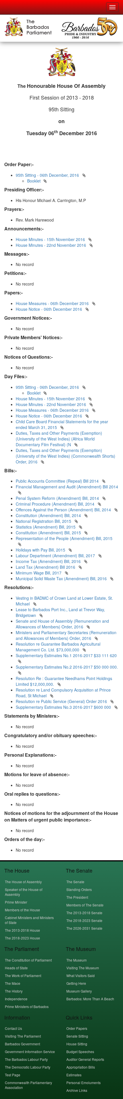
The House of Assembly (23, 881)
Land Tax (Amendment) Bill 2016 (46, 567)
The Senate (75, 881)
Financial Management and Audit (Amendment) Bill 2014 (67, 487)
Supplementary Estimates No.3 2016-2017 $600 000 (64, 707)
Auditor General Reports (85, 1059)
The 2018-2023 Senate (84, 920)
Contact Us (13, 1028)
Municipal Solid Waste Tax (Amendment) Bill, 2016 (62, 578)
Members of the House (22, 909)
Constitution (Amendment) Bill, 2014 (49, 515)
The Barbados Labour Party (26, 1059)
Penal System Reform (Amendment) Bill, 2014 (58, 498)
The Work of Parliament (23, 975)
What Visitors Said (80, 975)
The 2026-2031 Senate (84, 928)
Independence (16, 998)
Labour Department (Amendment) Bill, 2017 (56, 555)
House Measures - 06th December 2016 (52, 303)
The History (14, 991)
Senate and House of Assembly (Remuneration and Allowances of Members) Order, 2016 (62, 624)
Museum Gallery (79, 991)
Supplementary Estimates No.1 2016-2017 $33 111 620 (66, 655)
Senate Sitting (77, 1036)
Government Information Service (30, 1051)
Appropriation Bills (80, 1067)
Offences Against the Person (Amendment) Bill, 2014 (64, 509)
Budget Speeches (80, 1051)
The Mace (12, 983)
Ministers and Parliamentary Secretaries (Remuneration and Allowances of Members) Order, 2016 (66, 635)
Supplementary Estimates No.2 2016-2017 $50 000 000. (67, 667)
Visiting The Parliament (23, 1036)
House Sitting (76, 1043)
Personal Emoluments (83, 1082)
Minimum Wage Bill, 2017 (39, 573)
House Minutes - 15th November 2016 (50, 239)
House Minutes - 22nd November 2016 (51, 245)
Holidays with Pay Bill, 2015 (41, 550)
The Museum (76, 960)
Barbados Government (22, 1043)
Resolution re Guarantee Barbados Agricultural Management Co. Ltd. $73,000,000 (58, 647)
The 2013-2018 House (22, 930)
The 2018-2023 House (22, 937)
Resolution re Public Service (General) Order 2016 (62, 701)
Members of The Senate (85, 904)
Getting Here (76, 983)
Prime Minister (16, 902)
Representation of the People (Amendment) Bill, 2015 (64, 538)
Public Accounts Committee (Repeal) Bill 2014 (58, 481)
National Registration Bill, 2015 (44, 521)
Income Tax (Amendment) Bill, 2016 (49, 561)
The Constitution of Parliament (28, 960)
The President (77, 897)
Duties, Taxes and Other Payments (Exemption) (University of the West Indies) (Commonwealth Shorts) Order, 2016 (65, 456)
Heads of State (16, 967)
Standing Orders (79, 889)
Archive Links (76, 1090)
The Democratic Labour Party (27, 1067)
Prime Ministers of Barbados (27, 1006)
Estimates (74, 1074)
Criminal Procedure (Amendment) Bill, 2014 (56, 504)
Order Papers (76, 1028)
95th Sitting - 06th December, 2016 (47, 175)
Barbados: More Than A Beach (90, 998)
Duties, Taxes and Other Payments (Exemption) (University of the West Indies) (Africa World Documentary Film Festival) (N (59, 438)
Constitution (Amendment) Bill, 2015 (49, 532)
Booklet (34, 181)
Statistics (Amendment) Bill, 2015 (46, 527)
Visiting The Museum (82, 967)
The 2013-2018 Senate (84, 912)
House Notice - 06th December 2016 (49, 309)
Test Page (12, 1074)
